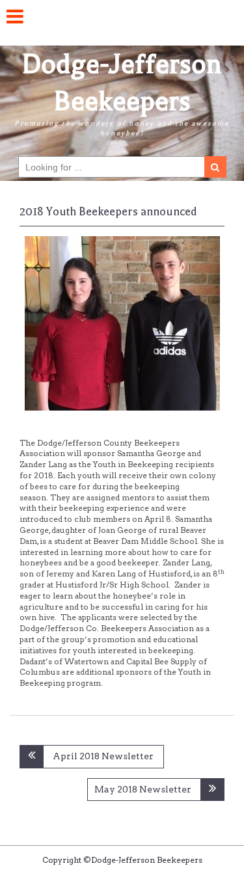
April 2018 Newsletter (103, 756)
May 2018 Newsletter (142, 789)
